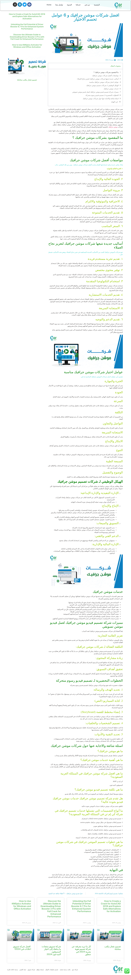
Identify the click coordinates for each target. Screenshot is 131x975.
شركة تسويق (31, 969)
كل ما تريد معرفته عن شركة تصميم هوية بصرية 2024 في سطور (81, 950)
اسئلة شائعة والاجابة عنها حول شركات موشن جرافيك (101, 99)
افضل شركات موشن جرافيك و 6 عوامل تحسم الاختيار (85, 17)
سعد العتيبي (22, 969)
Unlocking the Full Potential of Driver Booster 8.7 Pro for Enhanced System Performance (27, 26)
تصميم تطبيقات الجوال (51, 969)
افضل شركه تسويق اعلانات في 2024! (22, 947)
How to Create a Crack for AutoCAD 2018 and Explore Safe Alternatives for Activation (27, 16)
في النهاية (114, 102)
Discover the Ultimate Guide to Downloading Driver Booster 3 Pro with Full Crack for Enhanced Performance (27, 37)
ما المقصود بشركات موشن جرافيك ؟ (106, 72)
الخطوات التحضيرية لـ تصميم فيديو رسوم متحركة (102, 95)
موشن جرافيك (113, 127)
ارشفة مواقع (40, 969)
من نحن (87, 5)
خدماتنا (78, 5)
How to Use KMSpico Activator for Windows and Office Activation (27, 46)
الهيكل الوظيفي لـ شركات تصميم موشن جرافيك (102, 85)
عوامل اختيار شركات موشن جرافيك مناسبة (104, 82)
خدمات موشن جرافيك (111, 89)
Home (49, 5)
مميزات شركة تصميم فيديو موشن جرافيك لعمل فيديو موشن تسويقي (95, 92)
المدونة (69, 5)
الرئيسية (97, 5)
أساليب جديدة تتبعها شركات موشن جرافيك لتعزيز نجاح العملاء (98, 79)
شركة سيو (75, 969)
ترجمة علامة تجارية (12, 969)
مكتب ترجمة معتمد (65, 969)
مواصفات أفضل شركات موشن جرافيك (105, 76)
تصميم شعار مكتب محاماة (27, 80)
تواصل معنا (59, 5)
